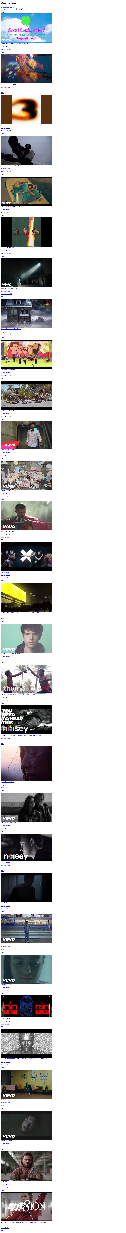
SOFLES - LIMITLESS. (7, 1181)
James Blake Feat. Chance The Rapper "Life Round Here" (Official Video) (21, 735)
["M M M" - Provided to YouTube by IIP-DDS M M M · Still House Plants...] (26, 123)
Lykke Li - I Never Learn (7, 782)
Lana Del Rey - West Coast (8, 822)
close (20, 9)
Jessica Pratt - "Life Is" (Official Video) (11, 84)
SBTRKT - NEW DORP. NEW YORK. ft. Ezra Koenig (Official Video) (20, 613)
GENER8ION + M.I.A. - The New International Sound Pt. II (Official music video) (23, 1222)
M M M (3, 125)
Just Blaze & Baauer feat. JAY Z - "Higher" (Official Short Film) (18, 694)
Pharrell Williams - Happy (8, 449)
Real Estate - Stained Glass (8, 369)
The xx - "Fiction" (6, 862)
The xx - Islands (5, 572)
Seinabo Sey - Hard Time (7, 984)
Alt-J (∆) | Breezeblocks (7, 903)
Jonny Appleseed (7, 7)
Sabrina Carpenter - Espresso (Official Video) (13, 206)
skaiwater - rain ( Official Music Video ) (11, 165)
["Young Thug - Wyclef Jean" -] (26, 409)
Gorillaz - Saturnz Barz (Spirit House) (11, 329)
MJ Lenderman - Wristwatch (8, 247)
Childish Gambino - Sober (8, 1099)
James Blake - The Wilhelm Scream (10, 653)
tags (2, 11)
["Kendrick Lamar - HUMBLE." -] (26, 286)
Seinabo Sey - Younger (7, 1140)
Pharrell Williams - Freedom (8, 943)
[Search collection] (17, 9)
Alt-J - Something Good (7, 531)
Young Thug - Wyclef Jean (8, 410)
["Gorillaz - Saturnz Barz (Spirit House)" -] (26, 327)
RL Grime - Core (5, 1018)
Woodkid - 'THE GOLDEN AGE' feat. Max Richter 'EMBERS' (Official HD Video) (24, 1059)
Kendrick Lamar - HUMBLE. (9, 288)
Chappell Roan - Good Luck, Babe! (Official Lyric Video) (16, 43)
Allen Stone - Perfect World (8, 490)
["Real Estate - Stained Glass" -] (26, 368)
